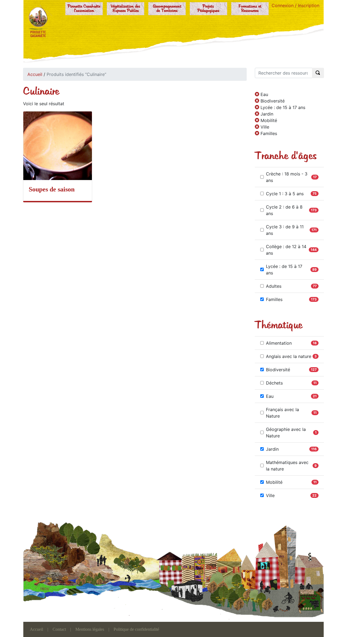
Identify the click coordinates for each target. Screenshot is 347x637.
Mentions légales (89, 629)
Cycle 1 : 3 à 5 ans (285, 193)
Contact (59, 629)
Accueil (34, 74)
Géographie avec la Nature (286, 432)
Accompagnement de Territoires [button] (167, 8)
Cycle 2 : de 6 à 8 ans (284, 210)
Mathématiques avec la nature (287, 466)
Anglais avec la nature (288, 356)
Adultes (273, 286)
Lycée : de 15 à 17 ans (284, 270)
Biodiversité (278, 369)
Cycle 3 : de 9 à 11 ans (285, 230)
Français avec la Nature (282, 413)
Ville (270, 495)
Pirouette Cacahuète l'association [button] (84, 8)
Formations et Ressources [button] (250, 8)
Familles (274, 299)
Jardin (272, 449)
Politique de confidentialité (136, 629)
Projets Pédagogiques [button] (208, 8)
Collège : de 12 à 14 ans (286, 250)
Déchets (274, 383)
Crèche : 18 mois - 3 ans (286, 177)
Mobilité (274, 482)
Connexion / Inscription (295, 5)
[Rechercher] (318, 73)
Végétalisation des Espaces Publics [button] (125, 8)
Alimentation (279, 343)
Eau (270, 396)
